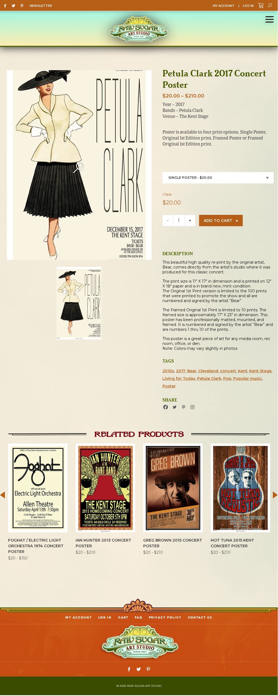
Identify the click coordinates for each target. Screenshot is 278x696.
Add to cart (218, 220)
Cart (123, 618)
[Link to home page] (139, 642)
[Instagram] (192, 407)
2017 (180, 370)
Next (275, 495)
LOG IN (248, 6)
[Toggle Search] (269, 5)
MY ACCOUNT (223, 6)
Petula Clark (209, 378)
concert (228, 370)
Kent (242, 370)
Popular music (247, 378)
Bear (191, 370)
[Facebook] (6, 5)
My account (78, 618)
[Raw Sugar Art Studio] (139, 28)
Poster (169, 386)
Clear (167, 194)
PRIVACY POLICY (165, 618)
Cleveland (208, 370)
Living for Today (178, 378)
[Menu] (270, 19)
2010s (168, 370)
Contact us (200, 618)
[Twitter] (15, 5)
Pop (227, 378)
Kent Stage (260, 370)
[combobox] (218, 177)
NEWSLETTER (41, 6)
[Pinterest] (23, 5)
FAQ (138, 618)
